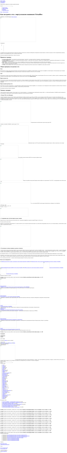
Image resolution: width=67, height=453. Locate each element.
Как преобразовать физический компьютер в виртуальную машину (11, 309)
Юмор (3, 398)
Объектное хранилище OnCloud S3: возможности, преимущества (11, 319)
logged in (5, 340)
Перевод (3, 385)
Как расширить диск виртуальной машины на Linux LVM (10, 329)
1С (2, 364)
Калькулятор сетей (5, 10)
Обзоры (3, 383)
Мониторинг (4, 381)
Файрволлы (4, 395)
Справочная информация (6, 390)
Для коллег (4, 376)
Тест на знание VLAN (4, 447)
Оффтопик (4, 384)
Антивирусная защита (6, 372)
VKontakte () (3, 335)
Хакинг (3, 397)
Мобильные (4, 380)
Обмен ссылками (5, 8)
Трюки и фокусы (5, 392)
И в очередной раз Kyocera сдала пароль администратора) (12, 404)
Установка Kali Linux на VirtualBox (6, 306)
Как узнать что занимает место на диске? (9, 405)
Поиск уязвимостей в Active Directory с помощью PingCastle (12, 402)
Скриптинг (4, 389)
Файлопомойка (4, 7)
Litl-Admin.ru (2, 2)
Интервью (4, 9)
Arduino (3, 365)
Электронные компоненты (4, 444)
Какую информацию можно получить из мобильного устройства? (18, 435)
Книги (3, 379)
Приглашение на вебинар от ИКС (8, 403)
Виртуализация (14, 16)
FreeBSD (3, 367)
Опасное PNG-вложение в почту (7, 406)
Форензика (4, 396)
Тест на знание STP (3, 448)
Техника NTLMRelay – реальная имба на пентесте (10, 401)
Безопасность (4, 373)
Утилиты (3, 393)
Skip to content (2, 0)
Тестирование (4, 391)
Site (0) (2, 336)
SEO (3, 369)
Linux (3, 368)
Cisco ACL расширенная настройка (13, 438)
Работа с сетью (4, 387)
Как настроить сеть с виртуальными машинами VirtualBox (10, 296)
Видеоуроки (4, 374)
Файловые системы (5, 394)
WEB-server (4, 370)
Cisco (3, 366)
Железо (3, 377)
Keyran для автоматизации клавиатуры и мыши (15, 437)
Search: (1, 362)
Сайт (3, 388)
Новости (3, 382)
